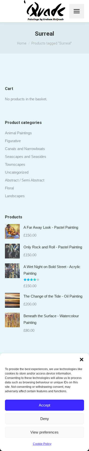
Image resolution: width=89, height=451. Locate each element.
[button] (81, 359)
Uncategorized (16, 172)
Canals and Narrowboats (25, 149)
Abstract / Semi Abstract (24, 180)
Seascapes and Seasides (25, 156)
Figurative (13, 141)
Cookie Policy (42, 444)
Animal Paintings (18, 133)
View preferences (44, 432)
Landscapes (15, 196)
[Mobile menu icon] (76, 11)
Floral (9, 188)
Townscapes (15, 164)
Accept (44, 405)
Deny (44, 419)
